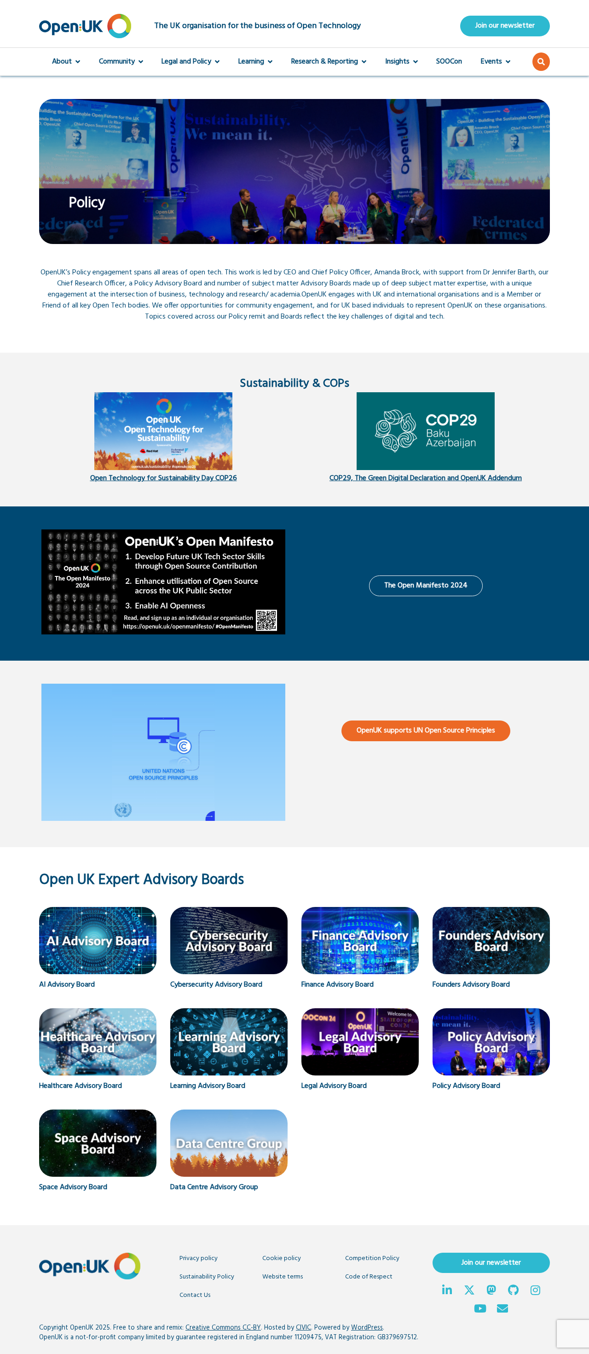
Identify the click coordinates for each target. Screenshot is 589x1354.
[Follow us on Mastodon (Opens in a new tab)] (491, 1291)
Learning (251, 61)
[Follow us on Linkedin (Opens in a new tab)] (447, 1291)
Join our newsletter (505, 26)
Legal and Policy (186, 61)
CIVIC (303, 1328)
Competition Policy (372, 1258)
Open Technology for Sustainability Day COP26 (163, 478)
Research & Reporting (324, 61)
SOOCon (449, 62)
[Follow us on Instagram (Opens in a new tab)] (536, 1291)
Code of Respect (369, 1277)
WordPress (367, 1328)
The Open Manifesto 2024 (426, 586)
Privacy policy (198, 1258)
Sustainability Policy (206, 1277)
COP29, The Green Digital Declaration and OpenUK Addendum (425, 478)
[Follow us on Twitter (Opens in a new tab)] (469, 1291)
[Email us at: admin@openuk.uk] (502, 1310)
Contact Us (194, 1295)
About (62, 61)
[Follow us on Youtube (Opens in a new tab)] (480, 1310)
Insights (397, 61)
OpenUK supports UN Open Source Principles (426, 731)
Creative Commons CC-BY (223, 1328)
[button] (541, 61)
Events (491, 61)
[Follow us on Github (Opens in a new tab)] (513, 1291)
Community (117, 61)
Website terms (282, 1277)
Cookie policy (281, 1258)
